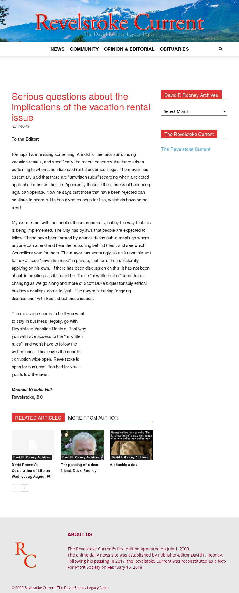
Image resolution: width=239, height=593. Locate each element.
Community (84, 49)
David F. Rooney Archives (31, 457)
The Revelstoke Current (185, 149)
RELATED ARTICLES (38, 417)
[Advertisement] (119, 69)
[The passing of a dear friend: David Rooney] (82, 445)
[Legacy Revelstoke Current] (119, 21)
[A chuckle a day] (131, 445)
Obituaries (174, 49)
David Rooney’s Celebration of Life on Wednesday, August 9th (32, 471)
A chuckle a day (123, 465)
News (57, 49)
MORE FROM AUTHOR (93, 417)
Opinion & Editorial (129, 49)
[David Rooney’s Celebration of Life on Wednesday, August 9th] (33, 445)
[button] (220, 49)
